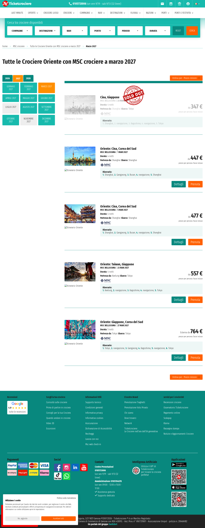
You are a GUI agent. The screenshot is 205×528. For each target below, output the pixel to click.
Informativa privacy (94, 412)
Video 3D (50, 423)
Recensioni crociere (172, 402)
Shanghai (116, 160)
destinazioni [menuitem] (116, 12)
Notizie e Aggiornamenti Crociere (179, 433)
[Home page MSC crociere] (105, 164)
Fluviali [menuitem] (134, 12)
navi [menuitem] (100, 12)
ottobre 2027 (11, 120)
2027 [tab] (18, 78)
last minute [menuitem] (17, 12)
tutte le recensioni (17, 411)
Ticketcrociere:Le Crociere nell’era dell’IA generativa (141, 430)
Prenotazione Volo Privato (136, 407)
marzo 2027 (46, 86)
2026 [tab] (7, 78)
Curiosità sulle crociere (56, 402)
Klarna (166, 423)
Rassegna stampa (171, 428)
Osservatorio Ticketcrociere (176, 407)
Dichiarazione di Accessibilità (98, 428)
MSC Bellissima (108, 152)
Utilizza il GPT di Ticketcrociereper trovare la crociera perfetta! (151, 470)
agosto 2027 (28, 107)
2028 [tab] (28, 78)
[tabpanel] (28, 105)
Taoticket (113, 524)
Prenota (195, 184)
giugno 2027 (46, 98)
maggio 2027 (28, 98)
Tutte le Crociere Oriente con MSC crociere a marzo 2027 (55, 46)
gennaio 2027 (11, 88)
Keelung (115, 275)
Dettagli (178, 184)
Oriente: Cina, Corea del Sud (118, 149)
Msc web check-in (93, 444)
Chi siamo (128, 412)
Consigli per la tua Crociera (58, 412)
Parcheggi (89, 433)
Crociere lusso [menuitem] (51, 12)
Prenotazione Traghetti (134, 402)
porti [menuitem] (164, 12)
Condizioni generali (94, 407)
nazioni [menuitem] (150, 12)
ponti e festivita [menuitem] (183, 12)
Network (128, 423)
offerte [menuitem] (32, 12)
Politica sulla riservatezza (66, 498)
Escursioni (51, 428)
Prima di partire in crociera (58, 407)
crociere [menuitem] (67, 12)
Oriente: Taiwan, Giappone (117, 264)
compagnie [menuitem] (85, 12)
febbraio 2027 (28, 88)
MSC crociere (18, 46)
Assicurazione (91, 423)
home (5, 46)
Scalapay (167, 418)
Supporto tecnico (93, 402)
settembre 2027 (46, 108)
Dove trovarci (130, 418)
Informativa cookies (94, 418)
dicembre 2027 (46, 120)
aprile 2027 (11, 98)
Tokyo (114, 333)
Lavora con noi (92, 439)
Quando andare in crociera (58, 418)
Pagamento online (172, 412)
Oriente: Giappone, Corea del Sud (121, 322)
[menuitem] (162, 3)
